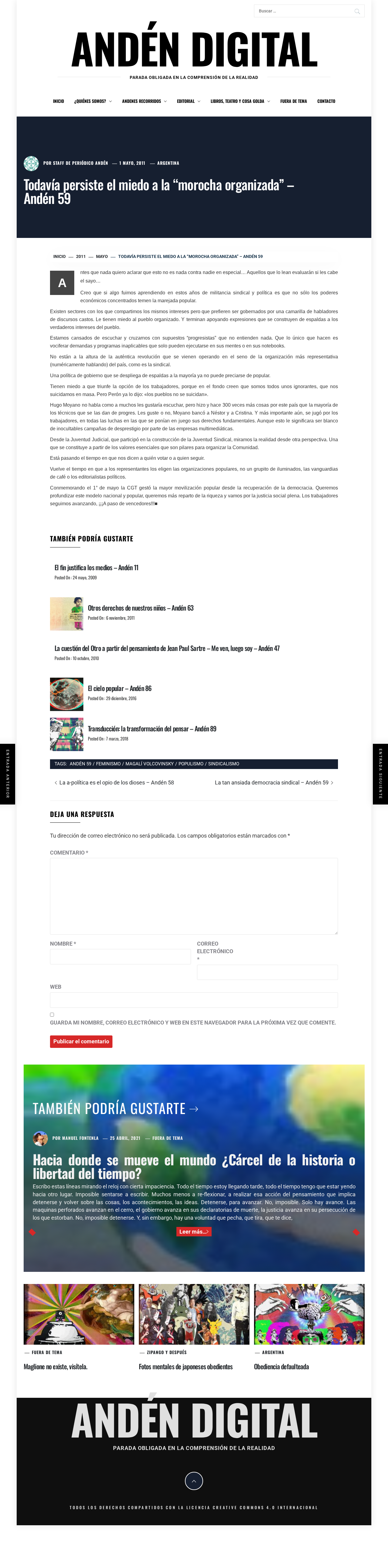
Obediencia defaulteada (281, 1366)
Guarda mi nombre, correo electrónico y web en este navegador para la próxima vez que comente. (193, 1022)
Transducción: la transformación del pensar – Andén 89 (152, 728)
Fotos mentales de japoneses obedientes (186, 1366)
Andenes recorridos (141, 101)
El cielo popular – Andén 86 (119, 688)
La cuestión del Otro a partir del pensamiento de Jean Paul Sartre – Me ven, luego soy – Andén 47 (167, 648)
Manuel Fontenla (80, 1138)
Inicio (58, 101)
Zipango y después (167, 1352)
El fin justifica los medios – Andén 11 (96, 567)
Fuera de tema (293, 101)
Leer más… (192, 1231)
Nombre (63, 943)
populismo (191, 764)
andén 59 (80, 764)
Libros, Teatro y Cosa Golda (237, 101)
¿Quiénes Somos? (90, 101)
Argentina (168, 163)
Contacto (326, 101)
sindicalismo (223, 764)
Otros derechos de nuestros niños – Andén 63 (140, 607)
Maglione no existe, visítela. (56, 1366)
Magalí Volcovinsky (149, 764)
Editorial (186, 101)
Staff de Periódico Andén (80, 163)
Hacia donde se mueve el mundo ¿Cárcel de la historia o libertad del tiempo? (194, 1166)
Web (55, 987)
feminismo (108, 764)
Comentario (69, 852)
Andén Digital (194, 47)
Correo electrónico (212, 951)
